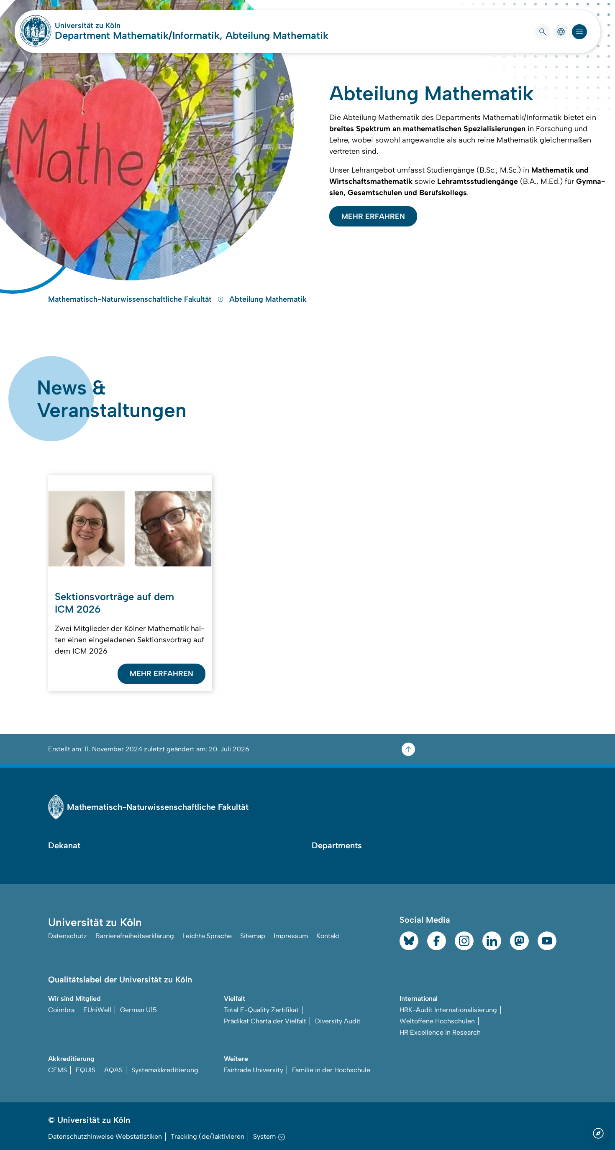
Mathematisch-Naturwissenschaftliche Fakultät (131, 299)
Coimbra (61, 1010)
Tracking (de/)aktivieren (207, 1136)
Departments (337, 845)
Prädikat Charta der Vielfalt (265, 1021)
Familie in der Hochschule (331, 1070)
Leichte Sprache (207, 936)
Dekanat (64, 845)
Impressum (291, 936)
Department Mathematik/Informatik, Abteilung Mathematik (191, 35)
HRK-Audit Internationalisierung (448, 1010)
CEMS (57, 1070)
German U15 (138, 1010)
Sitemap (252, 936)
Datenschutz (67, 936)
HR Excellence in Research (440, 1032)
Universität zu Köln (112, 25)
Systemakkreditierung (164, 1070)
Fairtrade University (253, 1070)
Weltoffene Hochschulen (437, 1021)
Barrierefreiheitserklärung (134, 936)
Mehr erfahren (373, 216)
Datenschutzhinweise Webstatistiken (105, 1136)
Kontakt (328, 936)
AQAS (113, 1070)
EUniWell (97, 1010)
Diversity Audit (338, 1021)
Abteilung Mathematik (268, 299)
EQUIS (85, 1070)
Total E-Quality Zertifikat (261, 1010)
